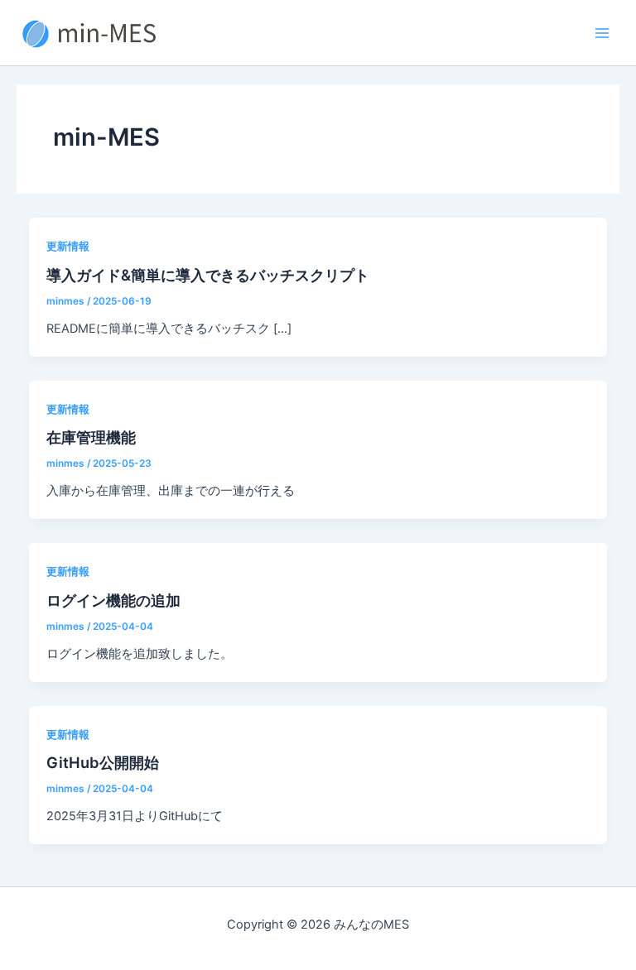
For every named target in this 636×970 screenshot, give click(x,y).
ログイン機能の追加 (113, 600)
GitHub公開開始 (102, 762)
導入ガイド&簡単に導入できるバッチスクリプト (207, 275)
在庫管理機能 (91, 437)
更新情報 (67, 246)
